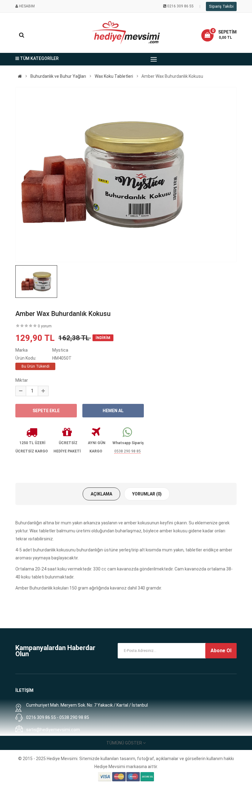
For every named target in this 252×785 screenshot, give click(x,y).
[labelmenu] (154, 59)
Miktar (21, 380)
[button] (219, 35)
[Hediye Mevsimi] (20, 76)
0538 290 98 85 (127, 451)
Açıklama (101, 493)
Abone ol (221, 650)
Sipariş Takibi (221, 6)
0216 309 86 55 (180, 6)
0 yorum (45, 326)
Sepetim (227, 32)
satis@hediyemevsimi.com (53, 729)
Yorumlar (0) (147, 493)
